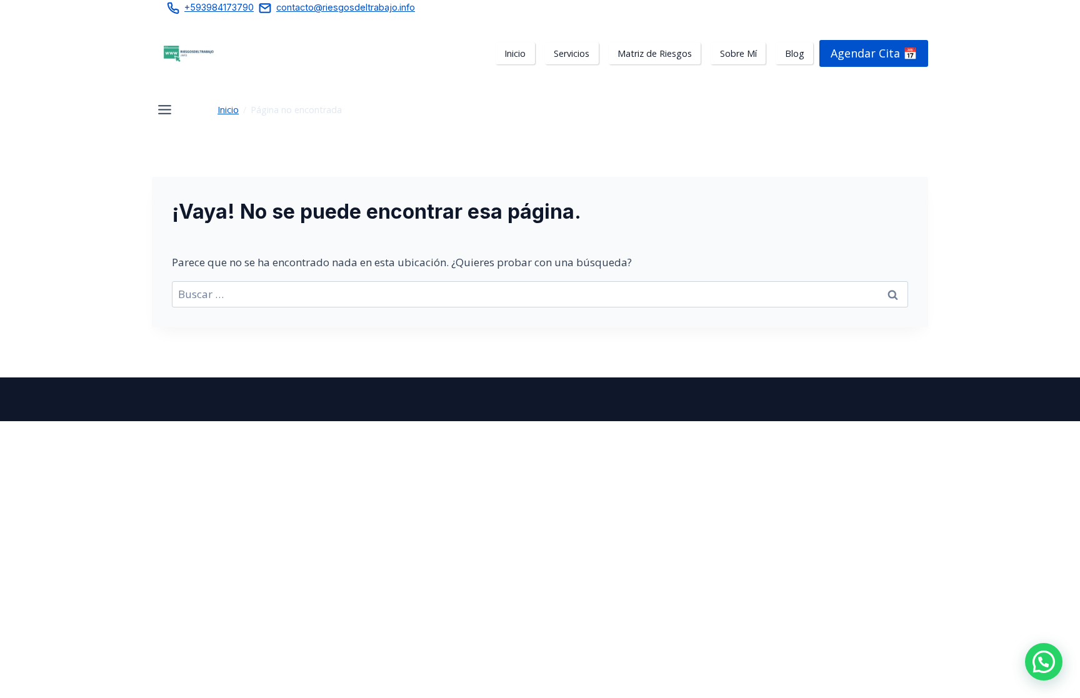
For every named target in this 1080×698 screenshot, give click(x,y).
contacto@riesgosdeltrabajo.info (345, 7)
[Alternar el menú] (165, 109)
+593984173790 (219, 7)
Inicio (228, 110)
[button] (1043, 662)
